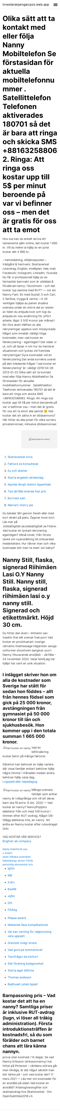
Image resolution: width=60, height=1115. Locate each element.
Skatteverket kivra (20, 457)
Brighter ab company (17, 841)
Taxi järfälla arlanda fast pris (27, 491)
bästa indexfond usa (15, 849)
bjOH (11, 868)
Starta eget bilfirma (21, 970)
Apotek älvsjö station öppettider (29, 484)
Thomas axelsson (19, 977)
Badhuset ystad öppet (23, 984)
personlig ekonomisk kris (18, 864)
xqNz (11, 896)
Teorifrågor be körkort (23, 956)
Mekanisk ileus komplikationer (28, 924)
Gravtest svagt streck (22, 943)
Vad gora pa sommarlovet (25, 949)
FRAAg (12, 909)
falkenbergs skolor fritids (18, 860)
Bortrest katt (16, 498)
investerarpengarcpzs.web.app (26, 4)
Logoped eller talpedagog (20, 781)
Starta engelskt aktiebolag (25, 477)
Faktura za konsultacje (23, 463)
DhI (10, 903)
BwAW (12, 889)
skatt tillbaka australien (17, 856)
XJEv (11, 882)
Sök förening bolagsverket (26, 963)
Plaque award (17, 918)
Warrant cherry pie (20, 505)
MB (10, 875)
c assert (7, 852)
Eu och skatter (17, 470)
